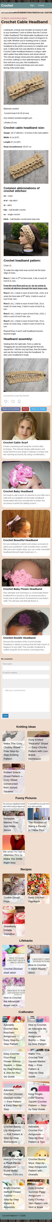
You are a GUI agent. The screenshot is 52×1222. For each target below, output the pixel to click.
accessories (9, 396)
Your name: (7, 664)
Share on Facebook (10, 409)
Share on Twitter (38, 409)
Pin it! (25, 409)
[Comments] (13, 402)
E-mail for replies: (9, 673)
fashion (26, 396)
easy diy (18, 396)
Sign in (32, 6)
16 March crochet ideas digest (14, 18)
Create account (41, 6)
